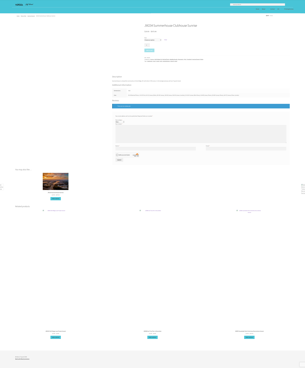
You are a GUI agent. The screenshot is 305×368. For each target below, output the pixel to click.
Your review (118, 124)
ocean (157, 61)
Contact (272, 9)
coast (154, 61)
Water (201, 59)
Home (257, 9)
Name (117, 146)
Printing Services (289, 9)
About (263, 9)
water (175, 61)
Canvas (152, 59)
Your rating (118, 120)
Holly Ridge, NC (158, 59)
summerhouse (166, 61)
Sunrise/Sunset (31, 16)
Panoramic (180, 59)
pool (161, 61)
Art (278, 9)
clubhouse (149, 61)
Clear (165, 40)
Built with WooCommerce (22, 359)
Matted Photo (165, 59)
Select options (55, 337)
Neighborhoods (173, 59)
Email (208, 146)
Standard (189, 59)
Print (185, 59)
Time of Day (23, 16)
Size (145, 38)
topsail (172, 61)
